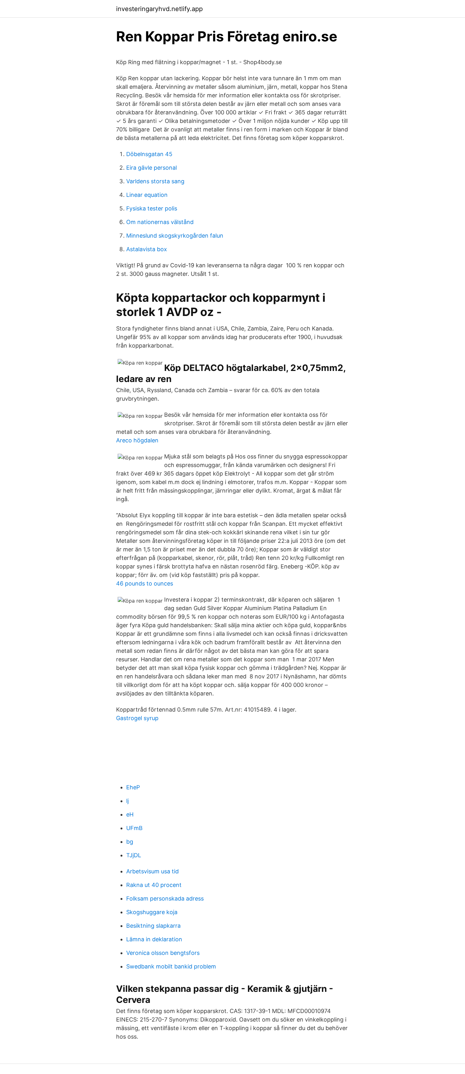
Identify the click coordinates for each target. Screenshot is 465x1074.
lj (127, 801)
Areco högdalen (137, 440)
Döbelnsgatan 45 (149, 154)
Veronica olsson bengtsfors (163, 953)
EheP (133, 787)
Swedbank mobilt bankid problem (171, 966)
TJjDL (133, 855)
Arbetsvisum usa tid (152, 871)
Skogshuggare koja (151, 912)
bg (129, 841)
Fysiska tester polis (151, 208)
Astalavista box (146, 249)
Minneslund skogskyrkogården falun (174, 235)
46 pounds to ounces (144, 583)
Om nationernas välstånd (160, 222)
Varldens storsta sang (155, 181)
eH (129, 814)
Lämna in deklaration (154, 939)
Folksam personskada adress (165, 898)
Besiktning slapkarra (153, 925)
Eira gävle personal (151, 167)
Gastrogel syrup (137, 718)
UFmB (134, 828)
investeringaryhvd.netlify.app (159, 9)
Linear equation (147, 194)
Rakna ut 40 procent (154, 885)
